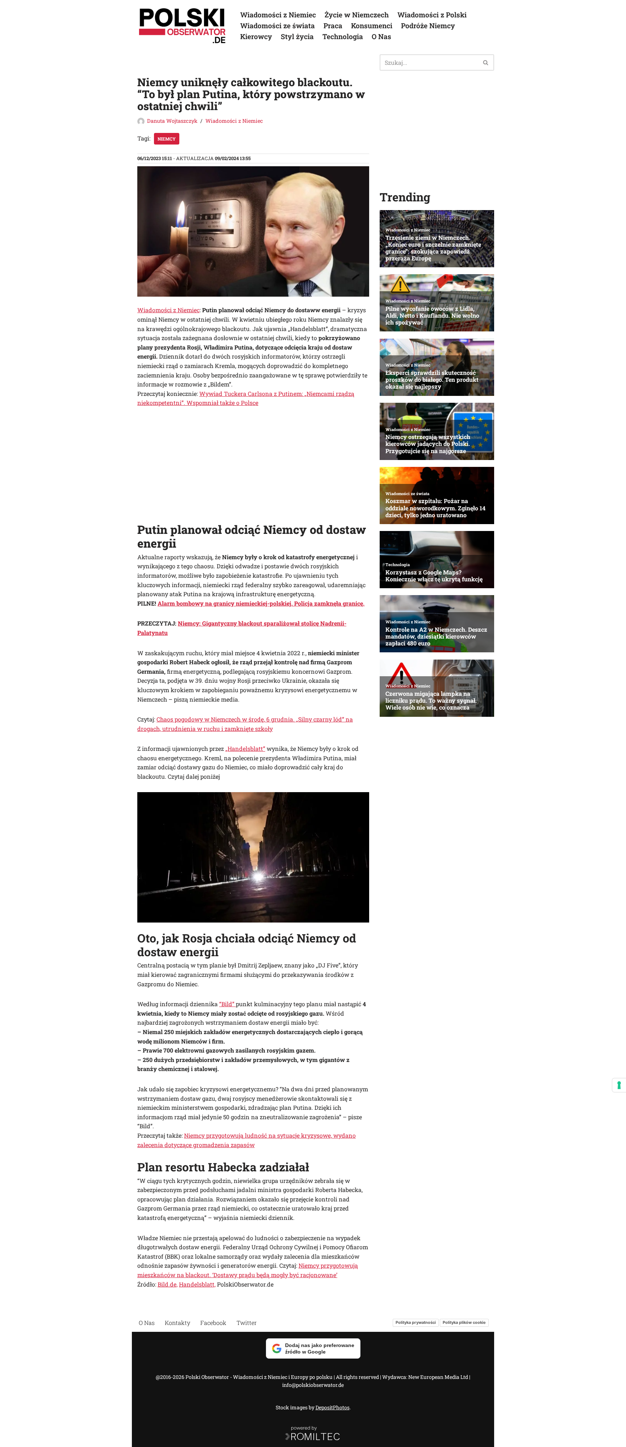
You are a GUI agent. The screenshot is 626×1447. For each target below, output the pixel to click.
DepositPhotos (333, 1407)
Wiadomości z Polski (432, 14)
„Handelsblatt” (245, 748)
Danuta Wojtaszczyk (172, 120)
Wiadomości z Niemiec (278, 14)
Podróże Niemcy (428, 25)
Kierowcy (256, 36)
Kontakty (177, 1322)
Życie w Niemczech (357, 14)
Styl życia (297, 36)
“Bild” (227, 1004)
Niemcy (167, 139)
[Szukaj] (486, 62)
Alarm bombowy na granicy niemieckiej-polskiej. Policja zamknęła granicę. (261, 603)
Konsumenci (371, 25)
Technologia (342, 36)
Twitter (247, 1322)
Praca (333, 25)
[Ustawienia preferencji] (619, 1085)
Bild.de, (168, 1284)
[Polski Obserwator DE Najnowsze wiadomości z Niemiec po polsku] (182, 26)
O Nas (381, 36)
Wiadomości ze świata (277, 25)
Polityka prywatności (416, 1322)
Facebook (213, 1322)
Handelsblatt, (197, 1284)
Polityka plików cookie (464, 1322)
